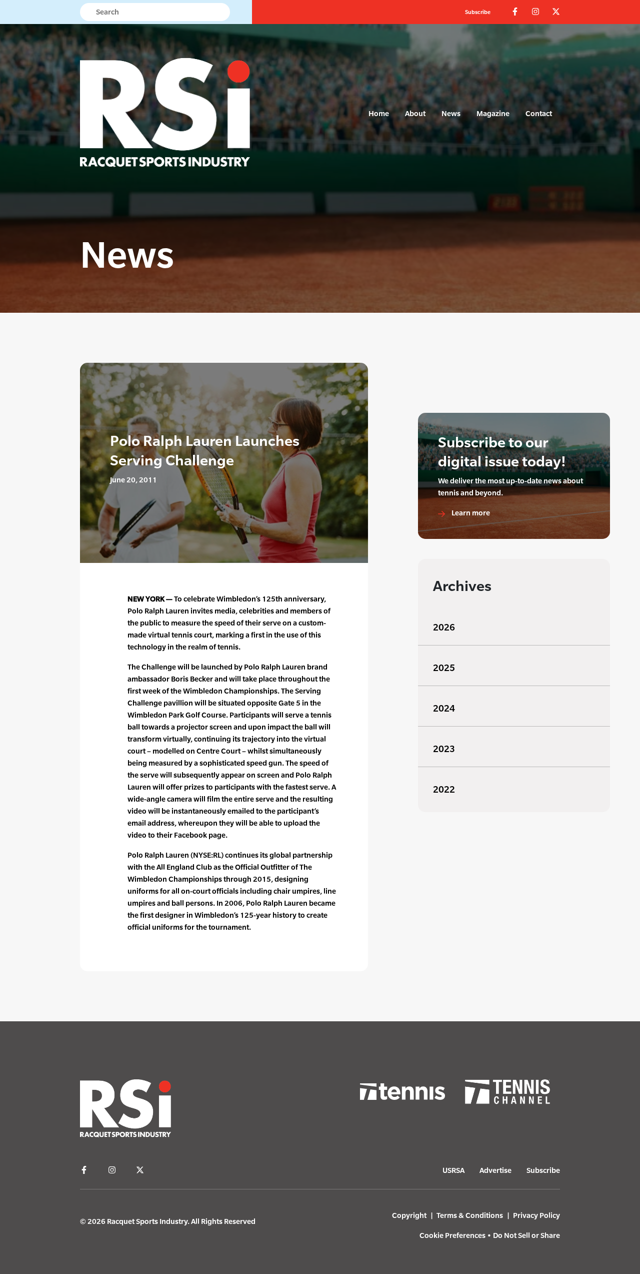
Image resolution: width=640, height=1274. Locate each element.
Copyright (409, 1215)
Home (378, 113)
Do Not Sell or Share (526, 1235)
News (451, 113)
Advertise (496, 1170)
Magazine (493, 113)
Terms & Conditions (469, 1215)
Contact (539, 113)
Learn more (470, 512)
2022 (444, 789)
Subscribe (477, 12)
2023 (444, 749)
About (415, 113)
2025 (444, 668)
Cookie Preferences (453, 1235)
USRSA (453, 1170)
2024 (444, 708)
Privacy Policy (536, 1215)
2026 (444, 627)
